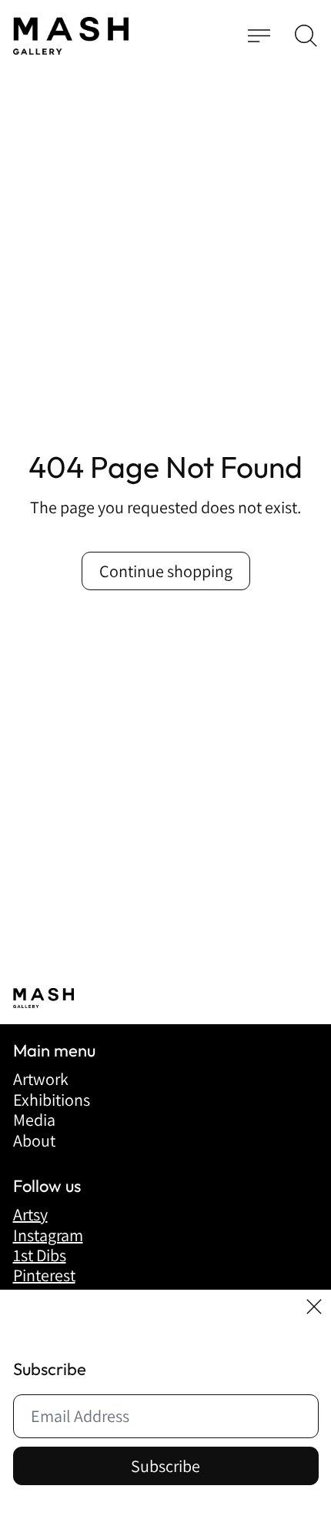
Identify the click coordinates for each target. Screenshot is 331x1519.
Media (34, 1119)
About (34, 1140)
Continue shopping (165, 571)
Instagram (48, 1235)
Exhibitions (51, 1099)
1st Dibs (39, 1255)
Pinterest (44, 1275)
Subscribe (165, 1466)
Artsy (30, 1214)
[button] (306, 35)
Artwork (41, 1079)
